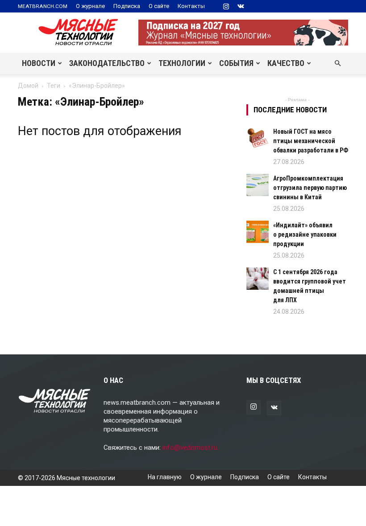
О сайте (159, 6)
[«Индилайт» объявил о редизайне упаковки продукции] (257, 232)
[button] (337, 63)
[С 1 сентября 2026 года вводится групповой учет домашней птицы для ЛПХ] (257, 278)
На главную (165, 477)
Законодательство (107, 63)
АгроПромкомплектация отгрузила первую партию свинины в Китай (310, 188)
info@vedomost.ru (189, 448)
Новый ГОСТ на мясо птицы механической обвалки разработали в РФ (310, 141)
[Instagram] (226, 6)
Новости (38, 63)
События (236, 63)
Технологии (181, 63)
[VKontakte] (240, 6)
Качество (285, 63)
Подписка (126, 6)
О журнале (90, 6)
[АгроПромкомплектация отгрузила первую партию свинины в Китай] (257, 185)
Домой (28, 85)
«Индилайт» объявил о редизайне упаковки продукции (305, 234)
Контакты (191, 6)
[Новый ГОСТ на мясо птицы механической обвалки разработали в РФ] (257, 138)
